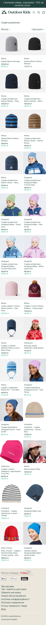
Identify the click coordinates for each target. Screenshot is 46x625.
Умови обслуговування (13, 596)
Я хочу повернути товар (14, 606)
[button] (38, 12)
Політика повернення (12, 602)
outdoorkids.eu (14, 616)
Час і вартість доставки (13, 589)
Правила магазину (11, 592)
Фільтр (4, 29)
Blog (3, 609)
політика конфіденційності (15, 599)
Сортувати (37, 29)
